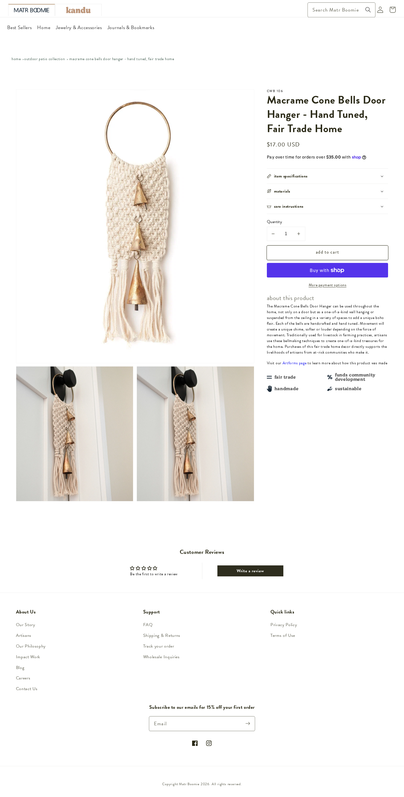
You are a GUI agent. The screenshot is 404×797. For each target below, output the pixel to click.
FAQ (148, 624)
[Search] (368, 10)
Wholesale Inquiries (161, 657)
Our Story (25, 624)
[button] (327, 176)
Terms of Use (282, 635)
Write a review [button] (250, 571)
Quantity (274, 222)
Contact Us (27, 688)
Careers (23, 678)
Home (16, 59)
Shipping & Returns (161, 635)
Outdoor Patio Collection (44, 59)
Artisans (24, 635)
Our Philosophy (31, 646)
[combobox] (341, 10)
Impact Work (28, 657)
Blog (20, 667)
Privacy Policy (283, 624)
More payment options (328, 285)
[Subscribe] (248, 724)
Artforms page (295, 363)
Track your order (158, 646)
